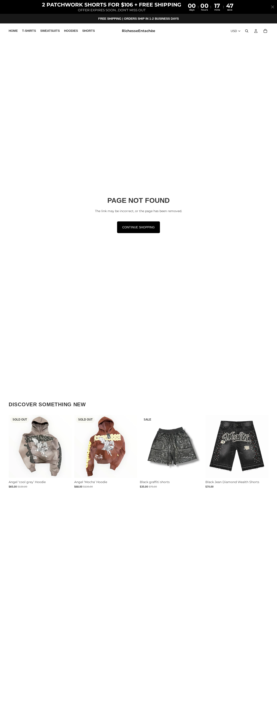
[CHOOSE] (196, 471)
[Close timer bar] (272, 7)
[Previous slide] (15, 446)
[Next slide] (65, 446)
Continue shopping (138, 227)
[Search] (246, 31)
